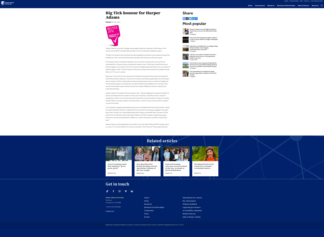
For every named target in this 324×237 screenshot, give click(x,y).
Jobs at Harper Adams (192, 217)
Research (270, 5)
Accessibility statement (192, 210)
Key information (189, 201)
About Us (315, 5)
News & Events (303, 5)
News (146, 214)
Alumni (286, 1)
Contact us (110, 211)
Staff (301, 1)
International (260, 5)
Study (250, 5)
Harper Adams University (115, 197)
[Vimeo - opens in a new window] (126, 191)
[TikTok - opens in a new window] (107, 191)
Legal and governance (191, 207)
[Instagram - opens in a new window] (120, 191)
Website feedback (190, 204)
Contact (306, 1)
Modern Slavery (189, 214)
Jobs (317, 1)
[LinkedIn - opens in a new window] (132, 191)
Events (147, 217)
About (146, 197)
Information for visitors (192, 197)
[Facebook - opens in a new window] (113, 191)
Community (149, 210)
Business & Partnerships (286, 5)
